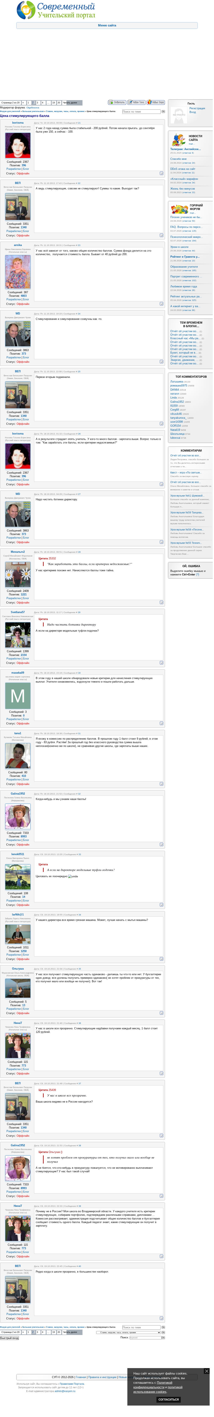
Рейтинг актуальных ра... (186, 296)
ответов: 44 (188, 251)
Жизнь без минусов (182, 188)
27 (79, 494)
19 (53, 102)
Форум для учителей (10, 111)
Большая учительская (33, 111)
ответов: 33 (188, 192)
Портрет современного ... (186, 276)
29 (79, 612)
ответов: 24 (188, 163)
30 (79, 673)
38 (80, 1145)
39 (80, 1206)
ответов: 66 (188, 310)
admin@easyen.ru (65, 1391)
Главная (81, 1377)
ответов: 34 (188, 182)
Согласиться (169, 1399)
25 (79, 371)
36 (80, 1023)
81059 (174, 405)
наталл (174, 393)
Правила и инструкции (102, 1377)
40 (80, 1266)
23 (79, 245)
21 (79, 123)
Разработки (13, 168)
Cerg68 (174, 409)
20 (59, 102)
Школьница (177, 433)
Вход (192, 112)
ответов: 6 (188, 153)
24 (79, 314)
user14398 (176, 421)
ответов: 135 (189, 231)
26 (79, 434)
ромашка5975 (178, 385)
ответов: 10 (188, 261)
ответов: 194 (189, 241)
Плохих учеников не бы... (186, 217)
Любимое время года (183, 286)
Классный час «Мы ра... (185, 338)
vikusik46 (176, 413)
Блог (26, 168)
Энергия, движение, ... (184, 359)
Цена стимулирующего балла (101, 111)
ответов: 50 (188, 221)
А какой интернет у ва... (185, 306)
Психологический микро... (186, 236)
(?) (197, 574)
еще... (192, 144)
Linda (173, 397)
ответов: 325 (189, 300)
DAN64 (174, 389)
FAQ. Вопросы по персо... (186, 227)
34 (80, 915)
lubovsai (175, 437)
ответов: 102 (189, 280)
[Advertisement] (106, 68)
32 (79, 794)
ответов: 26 (188, 290)
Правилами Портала (72, 1383)
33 (80, 854)
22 (79, 183)
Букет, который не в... (184, 352)
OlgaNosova (32, 107)
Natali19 (175, 429)
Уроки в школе (179, 246)
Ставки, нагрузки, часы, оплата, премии (65, 111)
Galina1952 (177, 401)
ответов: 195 (189, 270)
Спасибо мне (178, 158)
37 (80, 1083)
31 (79, 733)
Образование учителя (184, 266)
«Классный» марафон (184, 178)
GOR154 (175, 425)
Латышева (176, 381)
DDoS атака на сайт (182, 168)
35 (80, 969)
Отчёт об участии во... (184, 331)
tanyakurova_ (178, 417)
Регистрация (197, 108)
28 (79, 552)
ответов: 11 (188, 172)
